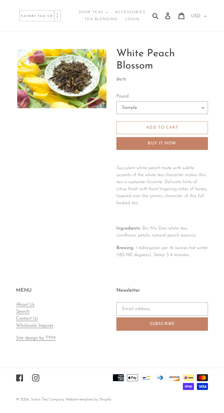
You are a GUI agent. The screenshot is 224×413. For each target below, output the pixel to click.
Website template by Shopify (88, 399)
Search (22, 311)
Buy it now (162, 143)
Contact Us (27, 318)
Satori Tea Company (47, 399)
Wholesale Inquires (34, 325)
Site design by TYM (36, 338)
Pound (122, 96)
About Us (25, 304)
